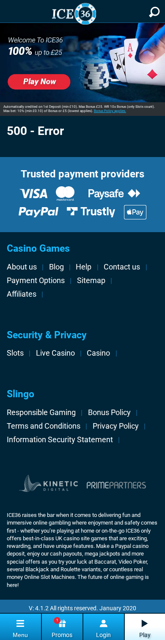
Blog (56, 267)
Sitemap (91, 280)
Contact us (122, 267)
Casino (98, 353)
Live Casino (55, 353)
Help (83, 267)
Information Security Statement (60, 439)
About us (22, 267)
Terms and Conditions (43, 426)
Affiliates (21, 294)
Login (103, 635)
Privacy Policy (116, 426)
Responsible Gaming (41, 412)
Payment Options (36, 280)
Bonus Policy (109, 412)
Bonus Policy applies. (110, 111)
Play (145, 635)
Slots (15, 353)
